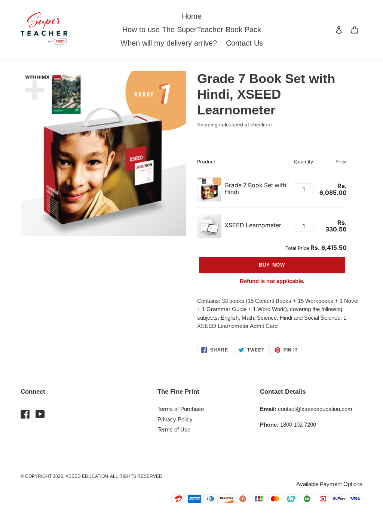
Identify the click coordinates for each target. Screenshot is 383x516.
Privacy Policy (175, 419)
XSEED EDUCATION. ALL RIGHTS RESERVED (113, 476)
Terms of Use (173, 429)
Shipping (207, 125)
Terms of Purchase (180, 409)
